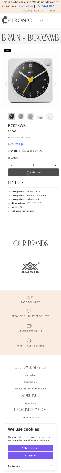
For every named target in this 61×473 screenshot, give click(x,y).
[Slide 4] (40, 116)
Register (38, 10)
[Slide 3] (30, 116)
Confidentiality (30, 417)
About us (30, 402)
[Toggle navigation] (54, 21)
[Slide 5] (49, 116)
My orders (30, 375)
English (52, 10)
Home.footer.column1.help (30, 388)
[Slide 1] (11, 116)
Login (26, 10)
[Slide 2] (21, 116)
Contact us (26, 6)
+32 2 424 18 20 (45, 6)
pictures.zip (15, 144)
